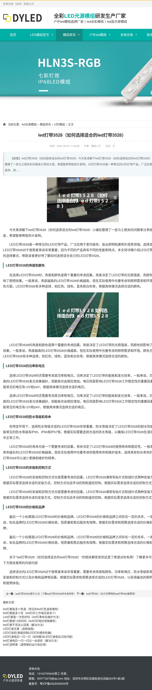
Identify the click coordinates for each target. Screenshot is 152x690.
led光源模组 (29, 124)
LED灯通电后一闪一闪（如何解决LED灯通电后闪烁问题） (39, 636)
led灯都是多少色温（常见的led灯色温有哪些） (31, 609)
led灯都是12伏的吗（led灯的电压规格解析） (30, 621)
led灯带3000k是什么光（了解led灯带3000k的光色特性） (45, 593)
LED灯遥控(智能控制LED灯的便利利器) (27, 633)
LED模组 (59, 124)
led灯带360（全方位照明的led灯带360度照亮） (111, 593)
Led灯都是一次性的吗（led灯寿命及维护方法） (32, 617)
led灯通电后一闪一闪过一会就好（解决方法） (31, 640)
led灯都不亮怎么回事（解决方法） (24, 625)
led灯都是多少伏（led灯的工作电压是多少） (30, 613)
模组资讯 (69, 34)
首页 (13, 34)
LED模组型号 (39, 34)
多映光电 (126, 34)
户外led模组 (97, 34)
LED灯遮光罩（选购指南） (19, 629)
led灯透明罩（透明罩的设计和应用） (25, 644)
